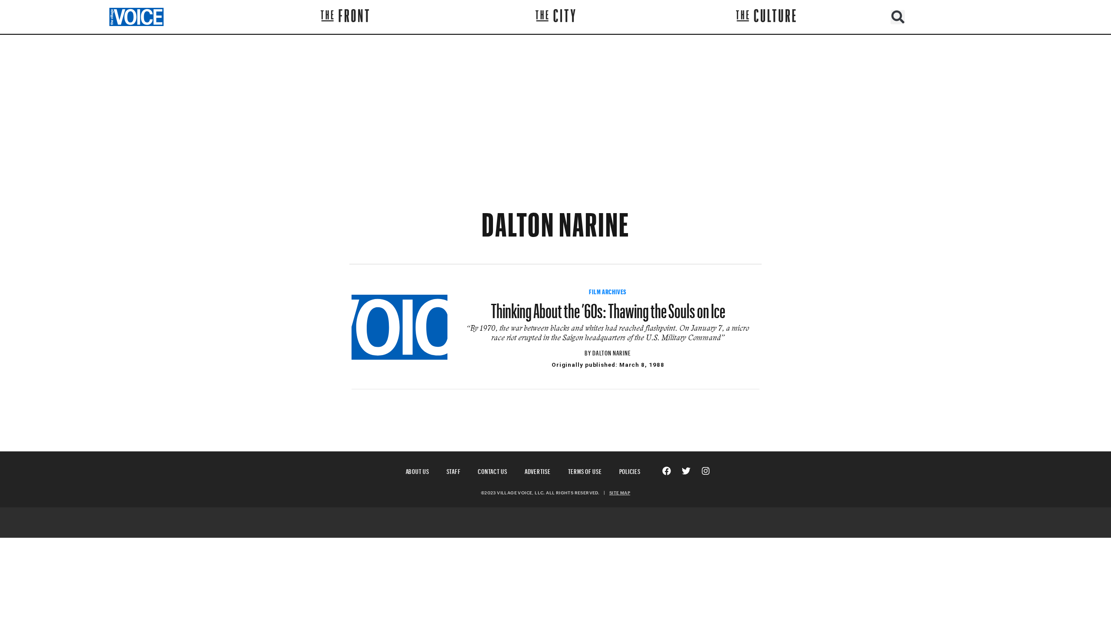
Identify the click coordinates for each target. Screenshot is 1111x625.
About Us (417, 470)
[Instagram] (705, 471)
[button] (898, 17)
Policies (630, 470)
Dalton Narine (611, 352)
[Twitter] (686, 471)
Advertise (538, 470)
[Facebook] (666, 471)
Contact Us (492, 470)
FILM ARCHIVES (608, 291)
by (588, 352)
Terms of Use (585, 470)
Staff (454, 470)
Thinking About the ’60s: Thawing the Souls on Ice (608, 307)
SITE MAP (619, 492)
